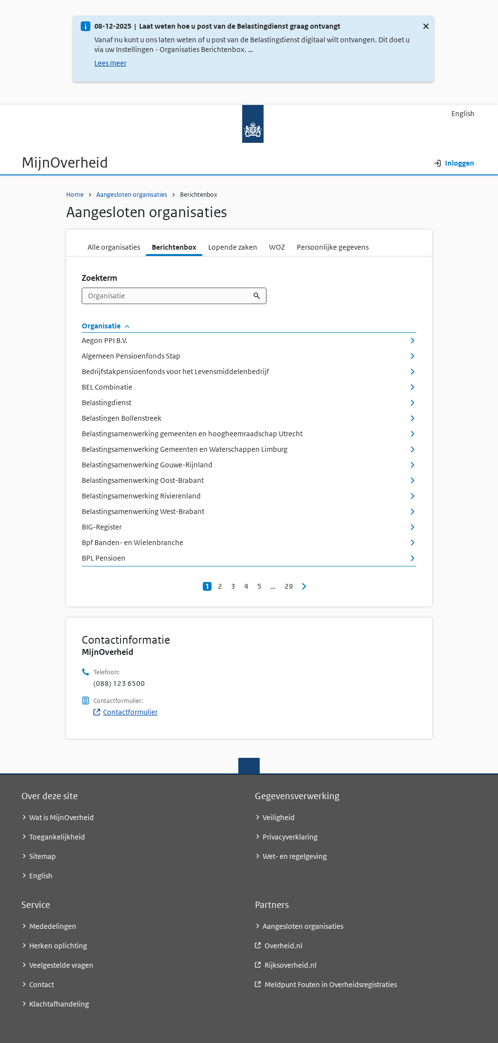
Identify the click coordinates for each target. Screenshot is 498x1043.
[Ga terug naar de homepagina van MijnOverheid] (249, 123)
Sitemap (42, 856)
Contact (41, 984)
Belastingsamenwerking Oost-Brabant (143, 480)
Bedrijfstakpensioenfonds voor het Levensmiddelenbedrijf (175, 371)
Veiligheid (279, 817)
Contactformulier (130, 712)
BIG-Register (102, 526)
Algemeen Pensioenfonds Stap (131, 355)
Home (75, 194)
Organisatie (102, 325)
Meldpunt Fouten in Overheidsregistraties (331, 984)
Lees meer (110, 63)
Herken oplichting (58, 945)
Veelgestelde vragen (61, 965)
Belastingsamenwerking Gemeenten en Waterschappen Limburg (184, 449)
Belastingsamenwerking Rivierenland (141, 495)
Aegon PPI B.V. (104, 340)
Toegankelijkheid (57, 836)
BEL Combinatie (107, 387)
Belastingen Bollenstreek (121, 418)
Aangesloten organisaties (131, 194)
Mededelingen (52, 926)
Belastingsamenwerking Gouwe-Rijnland (147, 464)
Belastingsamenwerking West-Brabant (143, 511)
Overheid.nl (283, 945)
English (463, 113)
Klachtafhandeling (59, 1004)
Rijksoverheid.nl (291, 965)
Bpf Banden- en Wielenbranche (132, 542)
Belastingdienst (106, 402)
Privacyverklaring (290, 836)
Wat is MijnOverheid (61, 817)
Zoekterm (99, 278)
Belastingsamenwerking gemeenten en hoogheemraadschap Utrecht (192, 433)
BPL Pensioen (103, 558)
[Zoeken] (258, 296)
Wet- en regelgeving (295, 856)
